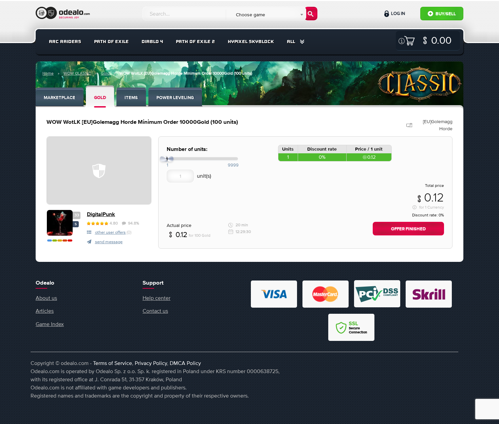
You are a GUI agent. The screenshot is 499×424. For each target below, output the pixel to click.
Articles (45, 311)
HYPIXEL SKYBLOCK (251, 41)
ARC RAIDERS (65, 41)
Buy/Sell (445, 14)
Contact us (155, 311)
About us (46, 298)
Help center (156, 298)
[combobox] (266, 14)
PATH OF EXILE (111, 41)
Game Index (50, 324)
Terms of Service (112, 363)
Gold (105, 73)
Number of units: (187, 149)
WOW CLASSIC (77, 73)
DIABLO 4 (152, 41)
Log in (397, 13)
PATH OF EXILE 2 (195, 41)
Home (48, 73)
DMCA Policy (185, 363)
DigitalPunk (101, 214)
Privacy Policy (151, 363)
